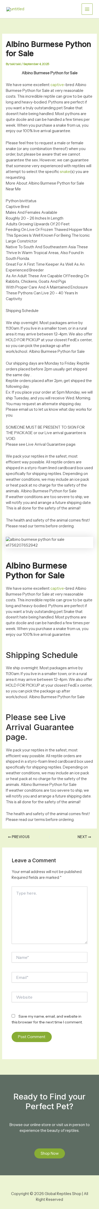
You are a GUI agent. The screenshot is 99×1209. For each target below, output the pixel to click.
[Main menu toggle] (87, 8)
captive (57, 84)
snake (65, 171)
